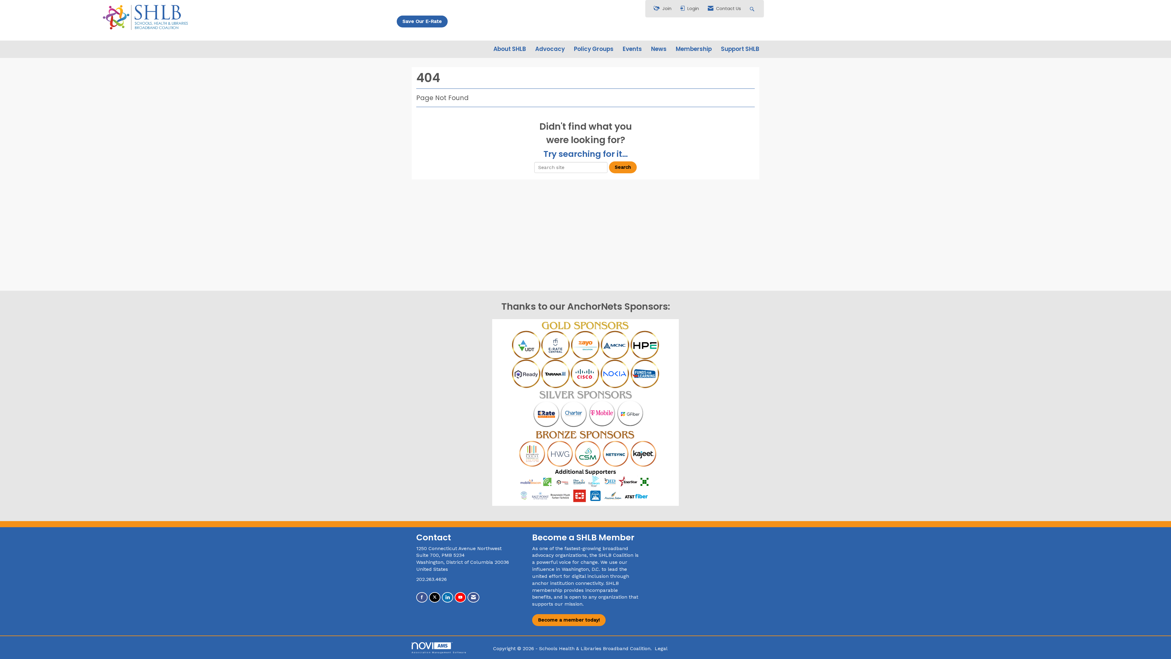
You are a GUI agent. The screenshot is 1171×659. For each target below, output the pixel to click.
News (659, 49)
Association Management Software (439, 652)
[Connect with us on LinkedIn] (447, 597)
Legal (661, 648)
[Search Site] (753, 8)
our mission (568, 604)
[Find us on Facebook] (422, 597)
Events (632, 49)
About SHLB (509, 49)
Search (623, 167)
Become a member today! (569, 620)
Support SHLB (740, 49)
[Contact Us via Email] (473, 597)
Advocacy (550, 49)
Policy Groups (594, 49)
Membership (694, 49)
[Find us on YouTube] (460, 597)
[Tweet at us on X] (434, 597)
